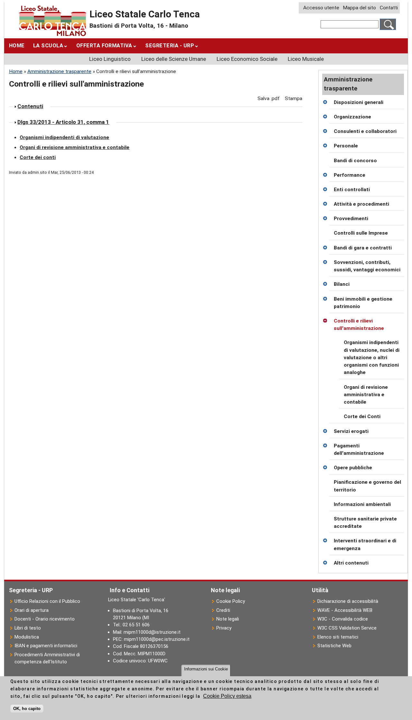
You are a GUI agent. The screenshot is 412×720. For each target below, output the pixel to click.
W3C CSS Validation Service (347, 628)
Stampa (293, 98)
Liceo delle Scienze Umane (173, 59)
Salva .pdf (269, 98)
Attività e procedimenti (361, 204)
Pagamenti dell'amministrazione (359, 449)
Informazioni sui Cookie (206, 669)
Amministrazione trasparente (59, 71)
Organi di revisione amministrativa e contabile (366, 394)
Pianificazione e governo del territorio (367, 485)
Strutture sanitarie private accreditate (365, 522)
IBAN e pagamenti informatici (45, 646)
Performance (349, 175)
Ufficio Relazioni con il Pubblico (47, 601)
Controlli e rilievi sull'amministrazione (359, 324)
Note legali (227, 619)
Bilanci (342, 284)
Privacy (223, 628)
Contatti (389, 8)
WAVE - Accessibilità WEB (344, 610)
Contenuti (30, 106)
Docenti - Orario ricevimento (44, 619)
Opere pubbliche (353, 468)
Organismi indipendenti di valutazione (64, 137)
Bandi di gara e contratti (363, 248)
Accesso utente (321, 8)
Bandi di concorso (355, 161)
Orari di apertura (31, 610)
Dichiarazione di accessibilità (347, 601)
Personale (346, 146)
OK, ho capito (27, 708)
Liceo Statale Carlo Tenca (144, 14)
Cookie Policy (230, 601)
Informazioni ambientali (362, 504)
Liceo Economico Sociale (247, 59)
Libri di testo (27, 628)
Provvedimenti (351, 218)
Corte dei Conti (362, 416)
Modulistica (26, 637)
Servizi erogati (351, 431)
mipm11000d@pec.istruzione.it (157, 639)
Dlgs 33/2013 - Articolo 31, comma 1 (63, 122)
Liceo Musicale (306, 59)
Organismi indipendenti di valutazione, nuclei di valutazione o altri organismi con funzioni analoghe (371, 357)
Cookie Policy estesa (227, 696)
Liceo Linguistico (110, 59)
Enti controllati (352, 189)
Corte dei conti (38, 157)
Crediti (223, 610)
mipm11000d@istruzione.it (152, 632)
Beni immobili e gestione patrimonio (363, 302)
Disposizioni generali (358, 102)
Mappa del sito (359, 8)
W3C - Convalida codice (342, 619)
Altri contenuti (351, 563)
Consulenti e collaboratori (365, 131)
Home (17, 45)
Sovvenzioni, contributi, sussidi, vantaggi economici (367, 266)
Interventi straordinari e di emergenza (365, 544)
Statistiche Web (334, 646)
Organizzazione (352, 117)
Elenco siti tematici (337, 637)
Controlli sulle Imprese (361, 233)
